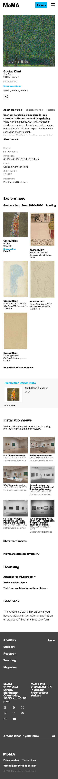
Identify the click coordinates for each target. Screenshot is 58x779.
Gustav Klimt (12, 71)
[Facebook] (15, 707)
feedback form (41, 619)
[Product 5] (14, 405)
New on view (12, 86)
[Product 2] (7, 405)
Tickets (41, 5)
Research (9, 653)
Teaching (9, 660)
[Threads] (6, 713)
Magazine (9, 667)
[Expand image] (29, 41)
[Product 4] (12, 405)
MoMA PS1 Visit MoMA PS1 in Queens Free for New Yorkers (41, 689)
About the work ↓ (13, 110)
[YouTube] (15, 719)
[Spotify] (24, 713)
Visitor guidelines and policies (20, 766)
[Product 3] (9, 405)
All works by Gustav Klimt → (18, 367)
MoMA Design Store (23, 382)
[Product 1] (5, 405)
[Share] (6, 97)
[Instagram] (6, 707)
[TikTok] (15, 713)
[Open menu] (53, 5)
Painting (50, 205)
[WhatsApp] (6, 719)
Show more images (15, 541)
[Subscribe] (53, 736)
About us (9, 640)
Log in (51, 640)
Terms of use (29, 760)
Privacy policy (11, 760)
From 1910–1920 (32, 205)
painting (45, 118)
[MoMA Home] (11, 5)
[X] (24, 707)
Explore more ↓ (34, 110)
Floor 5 (24, 90)
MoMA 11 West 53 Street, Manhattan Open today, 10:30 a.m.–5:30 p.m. (14, 692)
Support (9, 646)
